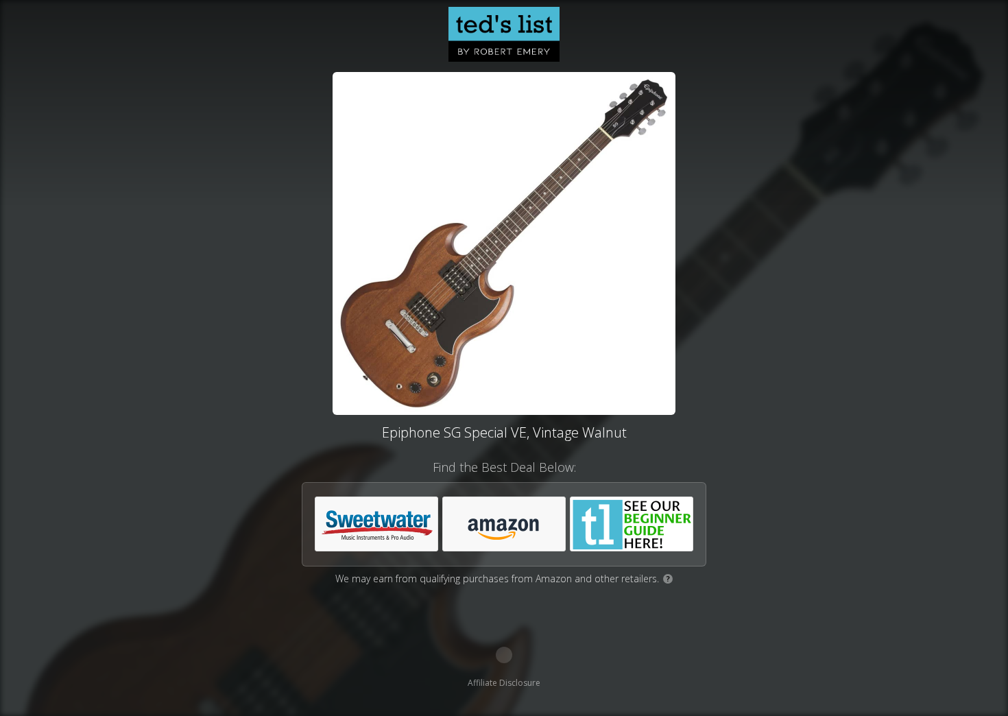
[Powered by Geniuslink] (504, 655)
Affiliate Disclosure (504, 683)
